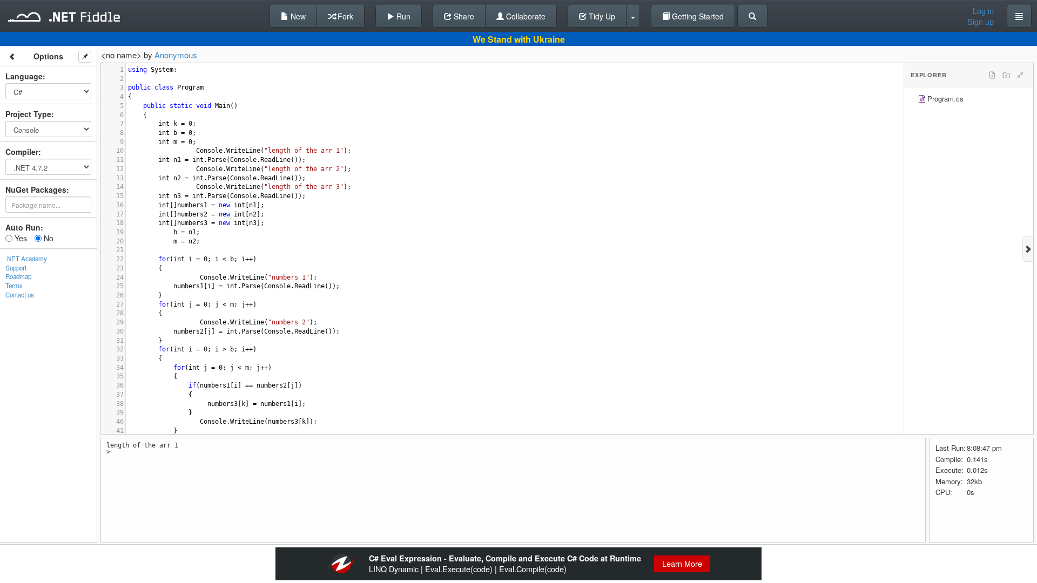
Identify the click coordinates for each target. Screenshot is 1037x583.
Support (15, 267)
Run (402, 16)
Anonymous (175, 54)
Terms (14, 285)
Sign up (980, 21)
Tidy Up (601, 16)
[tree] (968, 100)
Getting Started (697, 16)
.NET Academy (26, 258)
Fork (344, 16)
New (297, 16)
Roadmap (18, 276)
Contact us (19, 294)
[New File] (992, 75)
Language (24, 76)
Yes (19, 238)
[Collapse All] (1020, 75)
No (47, 238)
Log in (983, 10)
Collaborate (525, 16)
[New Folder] (1006, 75)
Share (463, 16)
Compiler (21, 151)
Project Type (28, 114)
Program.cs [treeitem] (945, 98)
